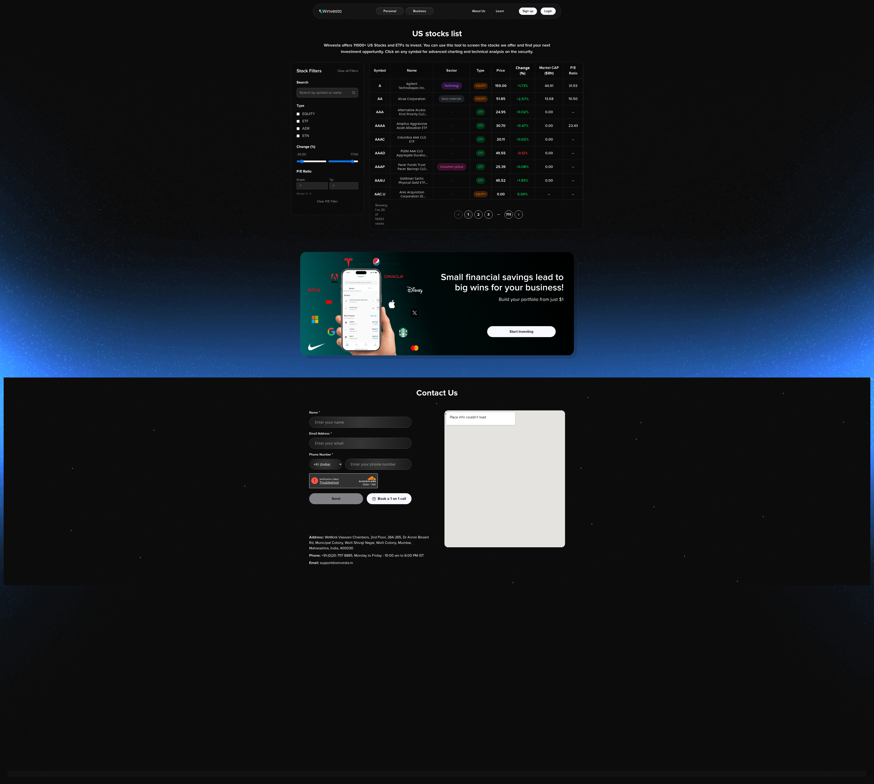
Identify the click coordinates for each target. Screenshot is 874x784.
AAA (380, 112)
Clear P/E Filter (327, 201)
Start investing (521, 331)
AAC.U (380, 194)
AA (380, 99)
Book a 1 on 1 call (392, 498)
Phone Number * (321, 454)
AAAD (380, 153)
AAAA (380, 125)
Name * (314, 412)
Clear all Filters (347, 71)
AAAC (380, 139)
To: (331, 180)
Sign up (528, 11)
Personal (389, 11)
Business (419, 11)
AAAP (380, 167)
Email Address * (320, 433)
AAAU (380, 180)
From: (301, 180)
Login (548, 11)
